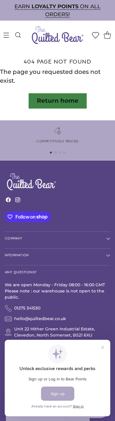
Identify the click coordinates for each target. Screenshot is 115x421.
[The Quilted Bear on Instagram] (17, 201)
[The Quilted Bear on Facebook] (8, 201)
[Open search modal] (18, 35)
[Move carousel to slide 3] (60, 153)
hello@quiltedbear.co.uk (40, 318)
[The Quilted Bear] (57, 35)
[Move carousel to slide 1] (51, 153)
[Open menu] (6, 35)
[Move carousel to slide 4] (64, 153)
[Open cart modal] (107, 35)
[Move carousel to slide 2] (55, 153)
